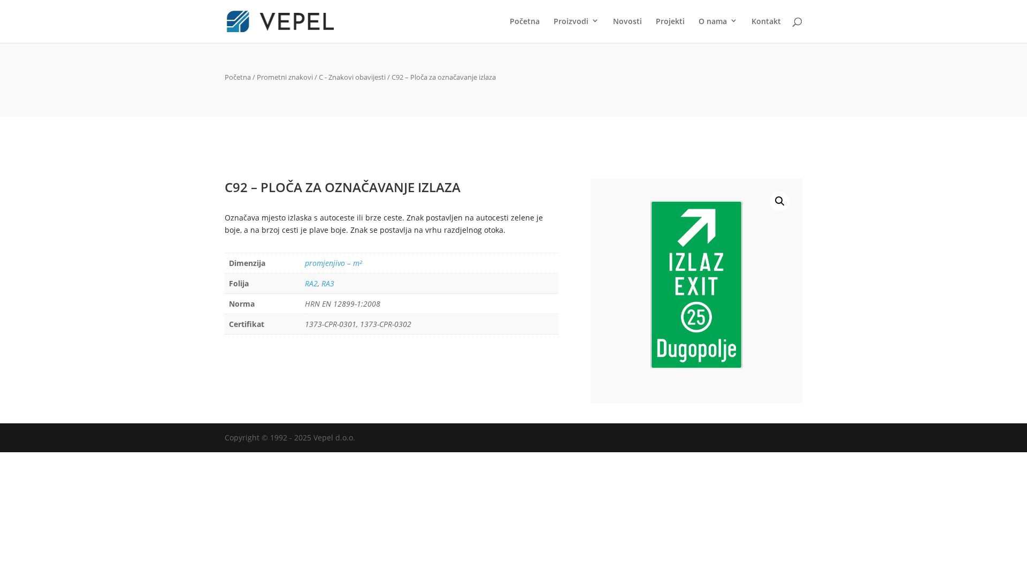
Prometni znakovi (285, 77)
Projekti (670, 22)
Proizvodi (571, 22)
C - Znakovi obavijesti (352, 77)
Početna (525, 22)
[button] (780, 201)
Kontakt (766, 22)
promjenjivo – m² (333, 263)
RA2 (311, 283)
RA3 (327, 283)
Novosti (627, 22)
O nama (713, 22)
